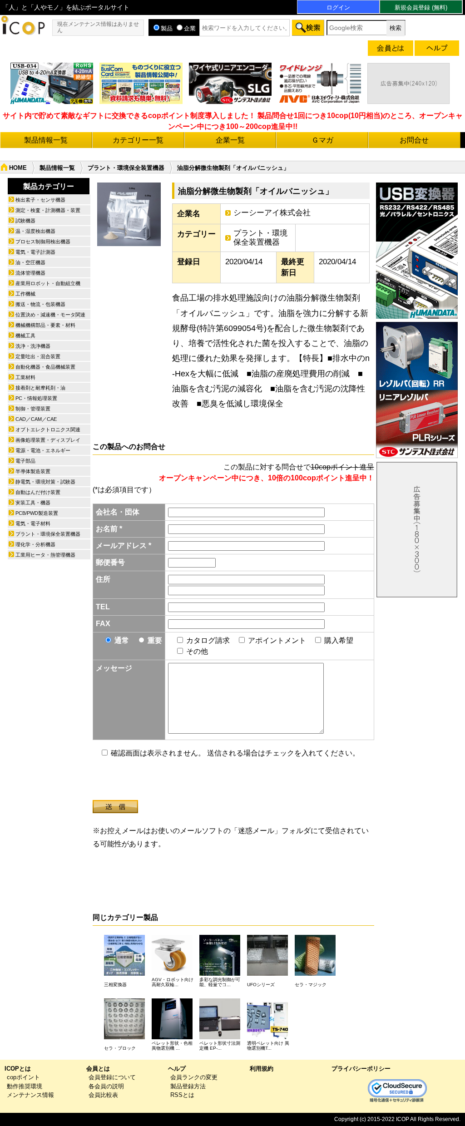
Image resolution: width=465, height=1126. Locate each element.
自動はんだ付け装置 (37, 492)
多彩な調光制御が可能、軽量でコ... (219, 982)
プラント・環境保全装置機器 (126, 167)
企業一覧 (230, 140)
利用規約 (261, 1068)
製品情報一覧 (46, 140)
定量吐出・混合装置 (37, 356)
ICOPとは (18, 1068)
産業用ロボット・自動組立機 (47, 283)
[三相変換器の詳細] (124, 973)
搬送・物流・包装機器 (40, 304)
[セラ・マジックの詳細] (315, 973)
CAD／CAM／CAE (36, 419)
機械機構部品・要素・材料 (45, 325)
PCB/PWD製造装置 (36, 513)
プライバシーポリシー (361, 1068)
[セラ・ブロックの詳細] (124, 1037)
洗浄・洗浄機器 (32, 346)
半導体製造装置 (32, 471)
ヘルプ (177, 1068)
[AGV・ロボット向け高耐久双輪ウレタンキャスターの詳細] (172, 973)
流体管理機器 (30, 273)
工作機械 (25, 293)
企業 (190, 28)
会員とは (98, 1068)
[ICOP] (22, 32)
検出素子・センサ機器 (40, 199)
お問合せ (414, 140)
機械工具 (25, 335)
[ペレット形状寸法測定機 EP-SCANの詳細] (219, 1037)
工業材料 (25, 377)
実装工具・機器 (32, 502)
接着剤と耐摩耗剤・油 (40, 387)
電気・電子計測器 (35, 252)
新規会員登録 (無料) (421, 7)
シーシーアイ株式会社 (272, 212)
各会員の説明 (106, 1086)
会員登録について (112, 1077)
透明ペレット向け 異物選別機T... (268, 1046)
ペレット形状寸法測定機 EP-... (219, 1046)
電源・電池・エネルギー (42, 450)
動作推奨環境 (24, 1086)
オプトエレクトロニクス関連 (47, 429)
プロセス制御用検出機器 (42, 241)
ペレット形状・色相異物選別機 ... (172, 1046)
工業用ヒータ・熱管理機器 (45, 555)
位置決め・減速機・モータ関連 (50, 314)
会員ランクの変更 (194, 1077)
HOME (18, 167)
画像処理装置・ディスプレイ (47, 440)
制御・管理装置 (32, 408)
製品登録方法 (188, 1086)
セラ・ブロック (120, 1048)
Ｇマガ (322, 140)
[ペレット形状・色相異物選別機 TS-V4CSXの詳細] (172, 1037)
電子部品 (25, 461)
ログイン (338, 7)
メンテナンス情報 (30, 1094)
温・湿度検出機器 (35, 231)
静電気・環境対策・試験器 (45, 481)
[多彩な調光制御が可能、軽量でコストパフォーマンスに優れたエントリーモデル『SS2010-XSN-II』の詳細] (219, 973)
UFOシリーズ (261, 984)
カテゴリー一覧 (138, 140)
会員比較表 (103, 1094)
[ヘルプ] (437, 49)
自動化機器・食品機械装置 (45, 367)
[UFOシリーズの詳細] (267, 973)
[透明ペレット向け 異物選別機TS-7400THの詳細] (267, 1037)
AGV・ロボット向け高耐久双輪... (172, 982)
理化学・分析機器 (35, 544)
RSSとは (182, 1094)
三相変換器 (115, 984)
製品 (167, 28)
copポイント (23, 1077)
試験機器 (25, 220)
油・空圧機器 (30, 262)
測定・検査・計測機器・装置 (47, 210)
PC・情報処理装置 (36, 398)
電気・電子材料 (32, 523)
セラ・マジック (310, 984)
